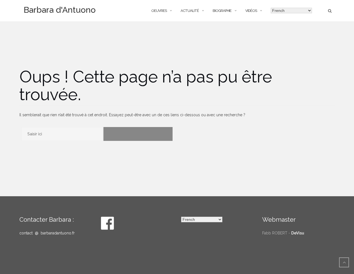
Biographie (222, 11)
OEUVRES (159, 11)
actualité (190, 11)
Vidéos (251, 11)
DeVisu (297, 233)
